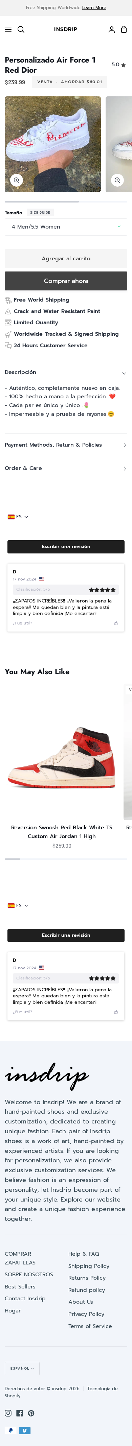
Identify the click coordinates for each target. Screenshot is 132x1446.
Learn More (94, 7)
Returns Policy (87, 1278)
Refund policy (86, 1290)
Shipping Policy (88, 1266)
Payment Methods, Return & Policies (53, 445)
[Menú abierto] (6, 29)
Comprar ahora (66, 281)
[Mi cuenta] (109, 29)
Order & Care (23, 468)
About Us (80, 1302)
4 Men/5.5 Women (36, 227)
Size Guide (40, 212)
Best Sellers (20, 1287)
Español (19, 1368)
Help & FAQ (83, 1254)
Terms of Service (90, 1326)
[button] (65, 546)
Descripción (20, 372)
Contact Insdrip (25, 1299)
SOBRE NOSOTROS (29, 1275)
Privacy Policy (86, 1314)
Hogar (13, 1311)
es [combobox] (19, 517)
